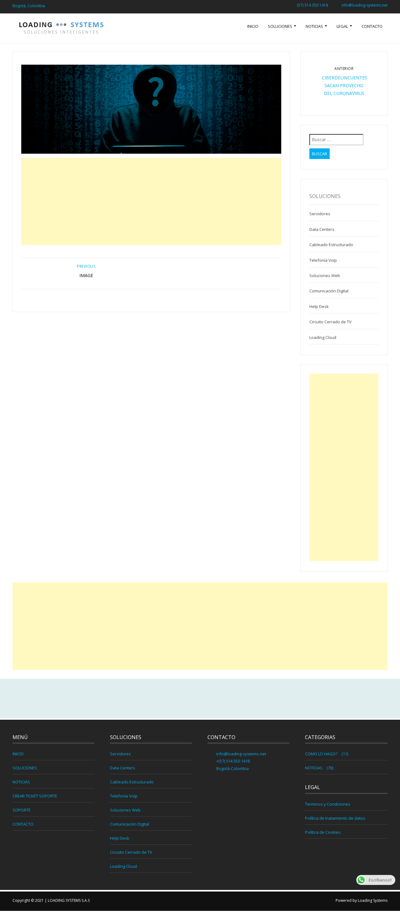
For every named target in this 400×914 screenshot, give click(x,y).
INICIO (252, 26)
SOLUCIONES (280, 26)
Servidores (319, 213)
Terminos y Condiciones (327, 804)
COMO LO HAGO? (321, 754)
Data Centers (321, 229)
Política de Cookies (323, 832)
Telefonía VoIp (323, 260)
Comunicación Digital (328, 291)
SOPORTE (21, 810)
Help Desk (319, 306)
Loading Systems (373, 900)
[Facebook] (186, 699)
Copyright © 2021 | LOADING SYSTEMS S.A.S (51, 900)
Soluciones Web (324, 275)
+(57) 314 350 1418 (232, 761)
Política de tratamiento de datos (335, 818)
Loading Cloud (322, 337)
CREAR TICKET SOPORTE (34, 796)
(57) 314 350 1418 (312, 5)
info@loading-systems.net (365, 5)
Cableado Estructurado (331, 244)
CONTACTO (372, 26)
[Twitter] (200, 699)
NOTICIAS (315, 26)
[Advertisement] (151, 201)
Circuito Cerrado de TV (330, 322)
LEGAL (343, 26)
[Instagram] (213, 699)
